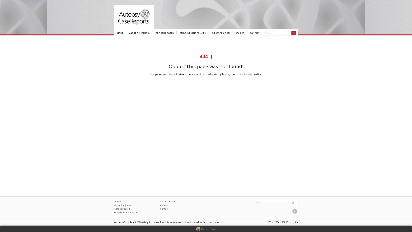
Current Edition (220, 33)
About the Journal (139, 33)
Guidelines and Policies (193, 33)
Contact (255, 33)
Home (120, 33)
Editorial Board (165, 33)
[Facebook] (294, 211)
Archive (240, 33)
